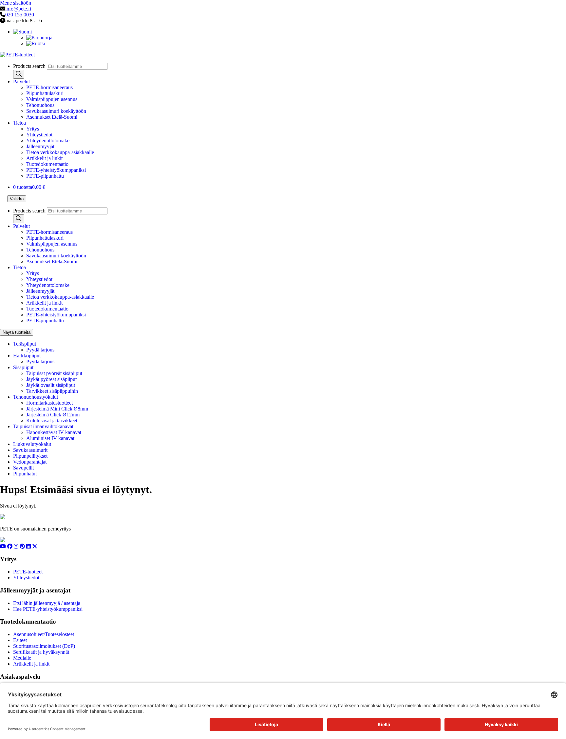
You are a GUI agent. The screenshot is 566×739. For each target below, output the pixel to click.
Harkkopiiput (27, 355)
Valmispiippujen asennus (51, 99)
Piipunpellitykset (30, 456)
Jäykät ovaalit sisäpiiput (50, 385)
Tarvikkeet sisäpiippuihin (52, 391)
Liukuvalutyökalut (32, 444)
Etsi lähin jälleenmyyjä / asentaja (46, 603)
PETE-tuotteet (28, 571)
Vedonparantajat (30, 462)
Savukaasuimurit (30, 450)
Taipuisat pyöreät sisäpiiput (54, 373)
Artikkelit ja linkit (44, 158)
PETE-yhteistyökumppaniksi (56, 170)
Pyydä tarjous (40, 349)
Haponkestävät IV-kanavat (53, 432)
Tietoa (19, 123)
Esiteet (20, 640)
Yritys (32, 128)
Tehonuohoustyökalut (35, 397)
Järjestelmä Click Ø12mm (53, 414)
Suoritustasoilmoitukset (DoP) (44, 646)
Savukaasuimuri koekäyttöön (56, 111)
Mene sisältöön (15, 3)
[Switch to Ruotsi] (35, 43)
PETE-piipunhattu (45, 176)
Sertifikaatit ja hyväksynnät (41, 652)
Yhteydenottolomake (47, 140)
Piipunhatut (25, 473)
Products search (30, 66)
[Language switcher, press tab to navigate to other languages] (22, 31)
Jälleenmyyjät (40, 146)
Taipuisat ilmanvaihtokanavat (43, 426)
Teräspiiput (24, 344)
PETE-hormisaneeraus (49, 87)
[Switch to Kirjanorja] (39, 37)
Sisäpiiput (23, 367)
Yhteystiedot (39, 134)
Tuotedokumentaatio (47, 164)
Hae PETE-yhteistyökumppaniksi (48, 609)
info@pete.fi (18, 8)
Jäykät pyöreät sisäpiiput (51, 379)
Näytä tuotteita (16, 332)
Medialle (22, 658)
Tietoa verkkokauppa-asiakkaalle (60, 152)
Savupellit (23, 467)
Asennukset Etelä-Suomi (51, 117)
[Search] (18, 74)
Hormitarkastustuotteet (49, 403)
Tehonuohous (40, 105)
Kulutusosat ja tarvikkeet (51, 420)
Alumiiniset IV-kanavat (50, 438)
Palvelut (21, 81)
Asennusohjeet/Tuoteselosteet (43, 634)
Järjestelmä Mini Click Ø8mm (57, 408)
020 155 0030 (19, 14)
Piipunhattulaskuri (45, 93)
